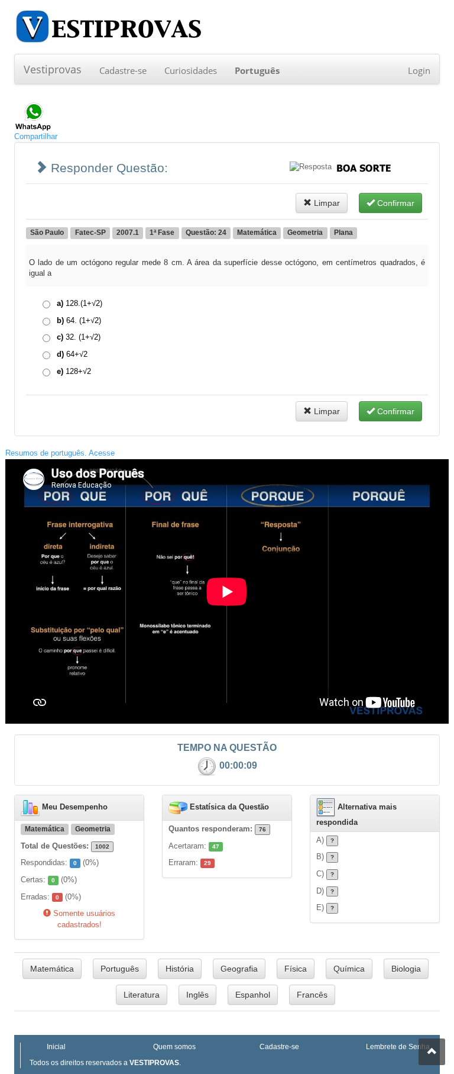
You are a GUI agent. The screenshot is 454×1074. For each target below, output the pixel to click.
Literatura (142, 994)
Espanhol (252, 994)
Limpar (326, 203)
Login (419, 70)
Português (119, 968)
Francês (312, 994)
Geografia (239, 968)
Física (295, 968)
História (180, 968)
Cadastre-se (123, 70)
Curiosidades (190, 70)
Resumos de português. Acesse (60, 453)
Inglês (197, 994)
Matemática (52, 968)
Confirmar (394, 203)
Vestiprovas (53, 69)
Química (349, 968)
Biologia (406, 968)
